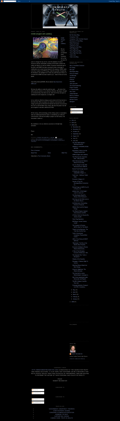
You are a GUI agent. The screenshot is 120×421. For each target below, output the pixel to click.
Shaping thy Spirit (74, 45)
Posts (73, 109)
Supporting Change (61, 416)
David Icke (72, 77)
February (75, 296)
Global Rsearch (73, 97)
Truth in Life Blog (74, 57)
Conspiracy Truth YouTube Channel (79, 39)
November (75, 129)
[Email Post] (56, 137)
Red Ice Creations (74, 95)
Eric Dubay (72, 67)
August (75, 136)
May (74, 289)
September (76, 133)
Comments (75, 112)
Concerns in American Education (61, 412)
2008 (73, 301)
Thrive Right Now (74, 49)
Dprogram (72, 101)
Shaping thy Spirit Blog (75, 47)
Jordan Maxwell (74, 93)
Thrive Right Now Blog (75, 51)
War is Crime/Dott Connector (77, 65)
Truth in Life (73, 55)
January (75, 299)
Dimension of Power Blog (76, 41)
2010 (73, 122)
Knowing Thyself (61, 414)
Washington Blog (74, 71)
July (74, 138)
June (74, 140)
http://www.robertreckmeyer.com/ (45, 370)
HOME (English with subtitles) (80, 154)
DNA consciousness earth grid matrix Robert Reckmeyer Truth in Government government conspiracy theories (48, 140)
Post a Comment (35, 150)
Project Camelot (74, 87)
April (74, 292)
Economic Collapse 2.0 (78, 179)
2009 (73, 125)
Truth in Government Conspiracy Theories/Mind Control (79, 235)
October (75, 131)
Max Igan (72, 69)
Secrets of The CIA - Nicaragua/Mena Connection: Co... (80, 183)
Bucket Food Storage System (80, 169)
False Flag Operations (78, 219)
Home (49, 152)
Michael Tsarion (74, 99)
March (74, 294)
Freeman (72, 79)
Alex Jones (72, 91)
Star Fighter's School (61, 410)
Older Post (64, 152)
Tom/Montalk (73, 75)
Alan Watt (72, 81)
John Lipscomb (73, 83)
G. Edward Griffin (74, 89)
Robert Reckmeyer (74, 43)
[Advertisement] (77, 313)
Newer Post (34, 152)
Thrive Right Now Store (75, 53)
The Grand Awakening (75, 85)
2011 (73, 120)
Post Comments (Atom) (44, 156)
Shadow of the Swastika (78, 259)
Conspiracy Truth (60, 8)
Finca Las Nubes (74, 73)
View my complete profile (77, 358)
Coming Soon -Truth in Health (62, 418)
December (75, 127)
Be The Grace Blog (74, 35)
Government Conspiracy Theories (62, 409)
